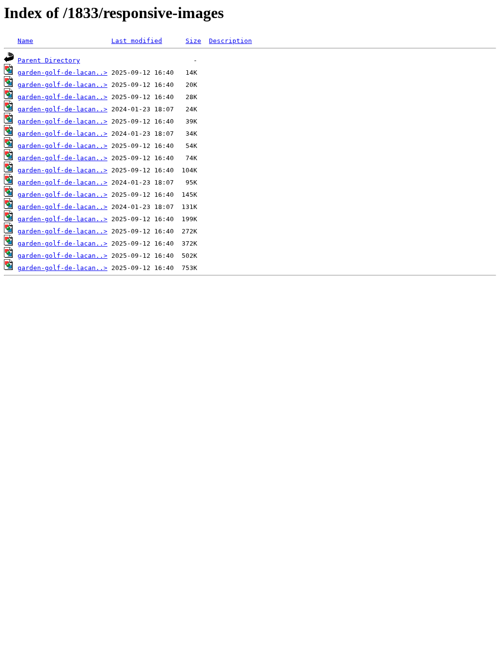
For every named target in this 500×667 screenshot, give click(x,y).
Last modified (136, 40)
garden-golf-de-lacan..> (62, 72)
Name (25, 40)
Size (193, 40)
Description (230, 40)
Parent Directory (49, 60)
